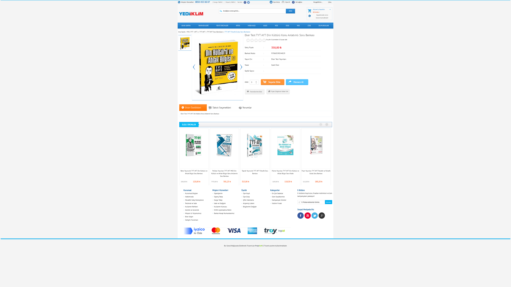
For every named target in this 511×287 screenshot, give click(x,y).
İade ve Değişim (220, 203)
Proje (258, 246)
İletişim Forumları (191, 220)
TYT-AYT (202, 32)
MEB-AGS (252, 26)
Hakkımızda (189, 197)
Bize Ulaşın (189, 217)
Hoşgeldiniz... (318, 2)
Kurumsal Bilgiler (191, 193)
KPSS (238, 26)
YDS (276, 26)
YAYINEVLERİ (203, 26)
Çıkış (329, 2)
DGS (287, 26)
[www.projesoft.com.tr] (281, 231)
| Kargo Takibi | (217, 2)
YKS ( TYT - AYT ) (192, 32)
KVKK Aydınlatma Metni (222, 210)
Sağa (327, 124)
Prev (194, 67)
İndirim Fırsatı (277, 203)
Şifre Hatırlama (248, 200)
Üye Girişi (276, 2)
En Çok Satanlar (277, 193)
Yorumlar (247, 107)
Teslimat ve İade (191, 203)
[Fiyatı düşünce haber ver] (278, 91)
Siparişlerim (218, 193)
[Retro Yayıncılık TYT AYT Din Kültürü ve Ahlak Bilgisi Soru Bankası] (194, 145)
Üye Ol (287, 2)
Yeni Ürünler (222, 26)
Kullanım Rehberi (191, 207)
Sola (321, 124)
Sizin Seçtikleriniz (278, 197)
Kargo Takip (218, 200)
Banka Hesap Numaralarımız (224, 213)
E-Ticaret (266, 246)
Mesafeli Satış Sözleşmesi (194, 200)
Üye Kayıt (246, 193)
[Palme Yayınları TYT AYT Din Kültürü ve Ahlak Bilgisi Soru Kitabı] (285, 145)
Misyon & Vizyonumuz (193, 213)
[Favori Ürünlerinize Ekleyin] (255, 91)
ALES (265, 26)
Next (241, 67)
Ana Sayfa (186, 26)
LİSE (309, 26)
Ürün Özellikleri (193, 107)
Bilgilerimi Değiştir (250, 207)
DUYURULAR (324, 26)
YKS (298, 26)
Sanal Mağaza (231, 246)
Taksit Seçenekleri (222, 107)
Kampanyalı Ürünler (279, 200)
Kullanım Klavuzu (220, 207)
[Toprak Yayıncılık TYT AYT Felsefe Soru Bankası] (254, 145)
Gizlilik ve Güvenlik (192, 210)
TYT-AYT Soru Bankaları (215, 32)
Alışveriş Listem (248, 203)
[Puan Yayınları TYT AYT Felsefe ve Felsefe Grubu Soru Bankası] (316, 145)
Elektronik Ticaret (245, 246)
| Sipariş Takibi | (230, 2)
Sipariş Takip (218, 197)
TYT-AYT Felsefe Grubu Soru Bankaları (237, 32)
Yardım (239, 2)
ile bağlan (299, 2)
